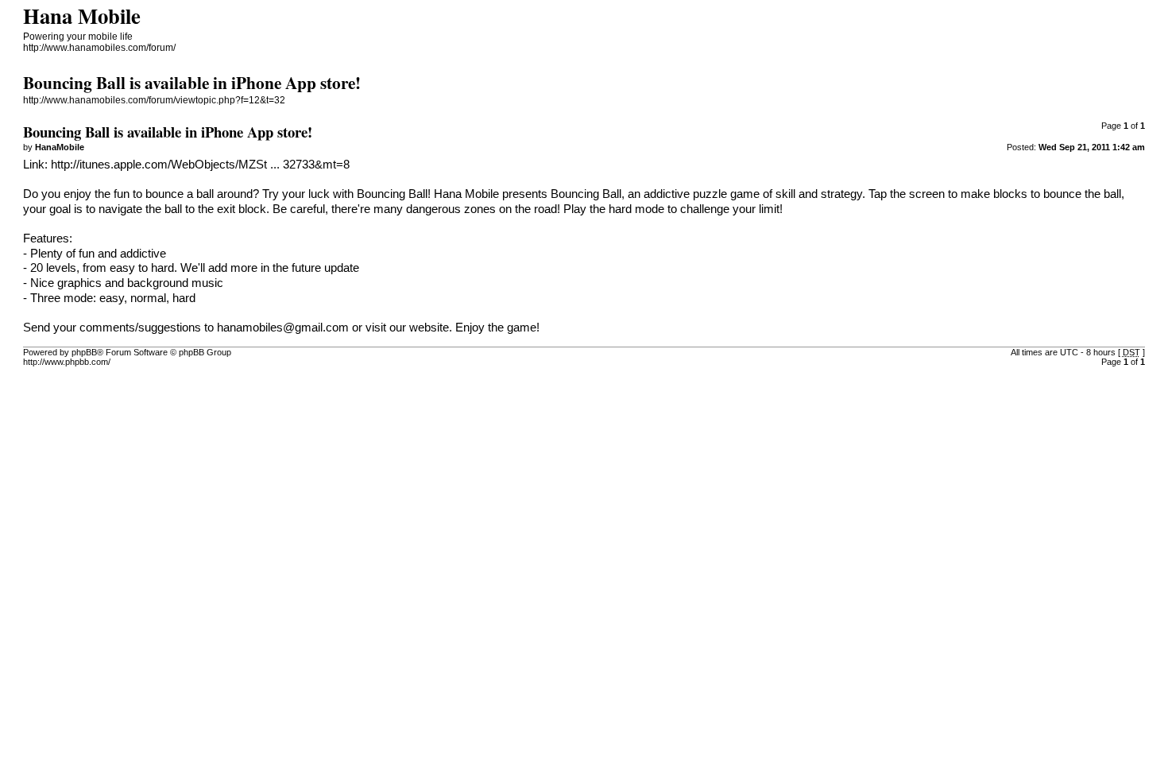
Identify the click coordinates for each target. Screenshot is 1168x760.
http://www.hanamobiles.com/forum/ (99, 47)
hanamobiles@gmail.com (283, 327)
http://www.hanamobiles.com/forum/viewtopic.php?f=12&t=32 (154, 100)
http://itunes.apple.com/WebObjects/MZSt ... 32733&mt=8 (200, 164)
